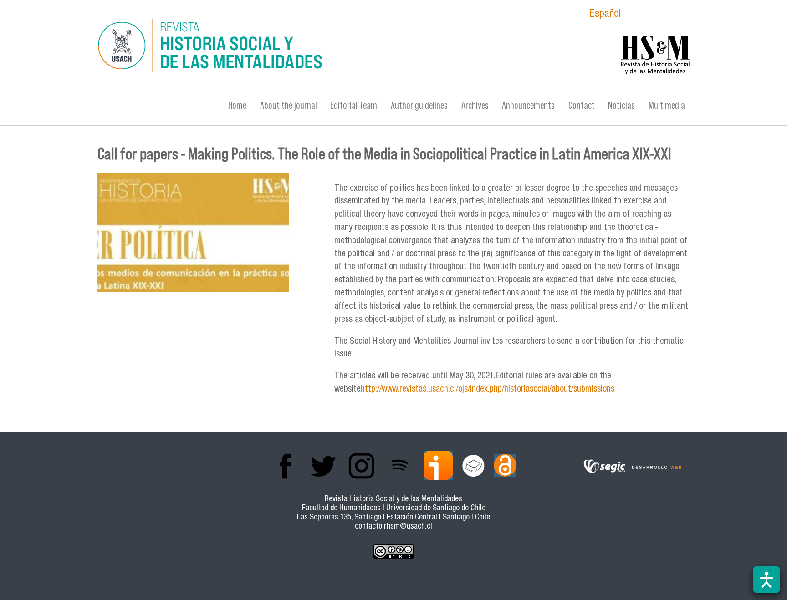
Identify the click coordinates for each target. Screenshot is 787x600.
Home (237, 105)
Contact (581, 105)
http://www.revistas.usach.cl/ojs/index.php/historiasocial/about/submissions (487, 389)
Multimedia (667, 105)
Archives (475, 105)
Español (605, 15)
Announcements (528, 105)
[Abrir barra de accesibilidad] (766, 579)
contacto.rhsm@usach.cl (393, 527)
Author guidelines (419, 105)
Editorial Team (353, 105)
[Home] (304, 47)
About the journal (288, 105)
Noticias (621, 105)
